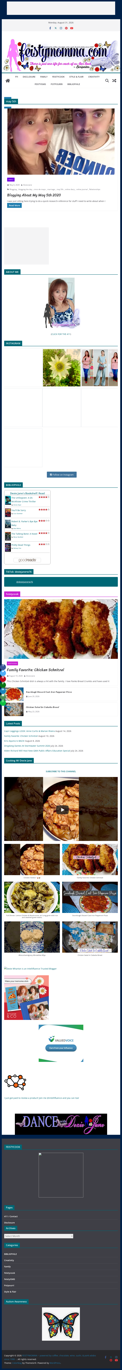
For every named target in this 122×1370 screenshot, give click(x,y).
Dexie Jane (27, 185)
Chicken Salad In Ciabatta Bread (42, 707)
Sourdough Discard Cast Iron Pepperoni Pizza (49, 692)
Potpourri (57, 84)
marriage (51, 189)
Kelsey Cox (17, 548)
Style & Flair (76, 76)
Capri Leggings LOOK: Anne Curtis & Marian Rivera (29, 731)
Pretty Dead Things (20, 545)
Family (43, 76)
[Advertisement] (61, 8)
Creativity (94, 76)
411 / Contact (11, 1216)
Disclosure (29, 76)
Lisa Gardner (18, 513)
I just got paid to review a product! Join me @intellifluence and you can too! (41, 1098)
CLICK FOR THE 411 (60, 334)
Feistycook (58, 76)
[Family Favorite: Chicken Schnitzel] (61, 629)
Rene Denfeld (18, 537)
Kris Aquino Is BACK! (14, 740)
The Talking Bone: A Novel (24, 533)
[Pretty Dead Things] (8, 545)
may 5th (60, 189)
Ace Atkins (17, 528)
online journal (82, 189)
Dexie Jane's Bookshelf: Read (27, 493)
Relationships (94, 189)
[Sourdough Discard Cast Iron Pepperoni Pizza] (14, 694)
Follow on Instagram (63, 474)
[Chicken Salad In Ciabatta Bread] (14, 709)
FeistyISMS (40, 84)
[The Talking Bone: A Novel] (8, 533)
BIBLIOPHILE (73, 84)
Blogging (13, 189)
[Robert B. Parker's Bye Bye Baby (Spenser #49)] (8, 521)
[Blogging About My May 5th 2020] (61, 141)
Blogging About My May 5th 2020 (34, 195)
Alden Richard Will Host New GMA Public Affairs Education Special (37, 750)
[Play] (62, 809)
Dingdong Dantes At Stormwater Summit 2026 (27, 745)
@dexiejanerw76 (24, 581)
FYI (16, 76)
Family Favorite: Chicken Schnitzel (35, 670)
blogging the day (25, 189)
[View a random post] (114, 80)
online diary (70, 189)
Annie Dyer (17, 505)
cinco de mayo (40, 189)
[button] (32, 863)
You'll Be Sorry (18, 510)
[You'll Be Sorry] (8, 510)
